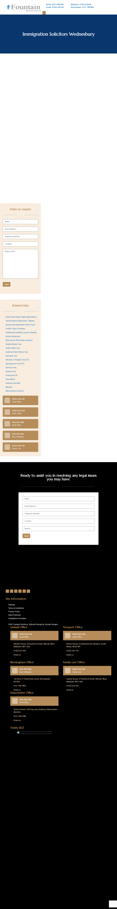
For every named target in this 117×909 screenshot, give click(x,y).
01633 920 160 (18, 410)
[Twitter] (11, 591)
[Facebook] (7, 591)
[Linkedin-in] (15, 591)
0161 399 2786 (18, 422)
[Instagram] (20, 591)
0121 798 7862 (18, 434)
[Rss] (28, 591)
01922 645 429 (18, 399)
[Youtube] (24, 591)
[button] (44, 13)
